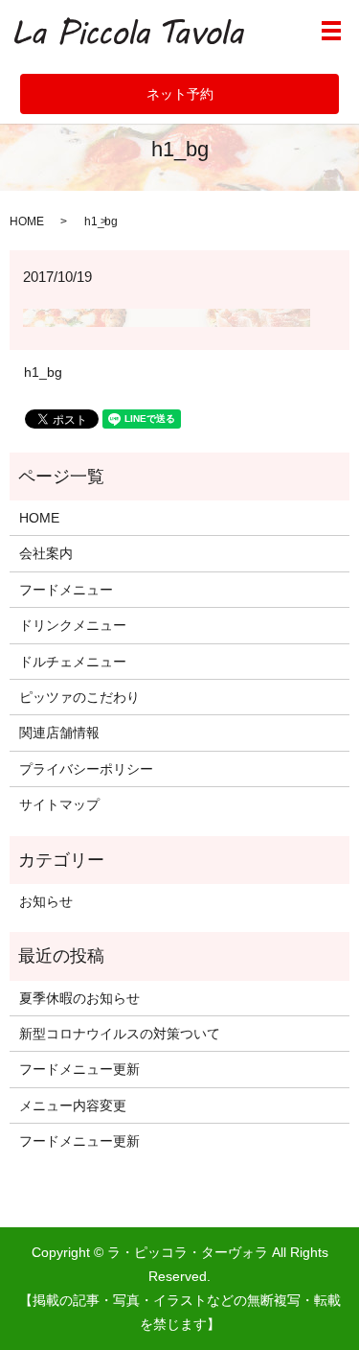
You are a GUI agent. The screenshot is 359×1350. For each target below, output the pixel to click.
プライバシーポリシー (86, 769)
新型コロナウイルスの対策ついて (119, 1033)
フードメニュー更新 (79, 1069)
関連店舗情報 (59, 732)
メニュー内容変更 (72, 1105)
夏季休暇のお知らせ (79, 998)
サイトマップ (59, 804)
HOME (27, 221)
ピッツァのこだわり (79, 697)
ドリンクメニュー (72, 625)
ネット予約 (179, 94)
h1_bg (43, 372)
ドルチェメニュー (72, 661)
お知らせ (46, 901)
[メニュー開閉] (331, 30)
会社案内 (46, 553)
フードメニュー (66, 589)
